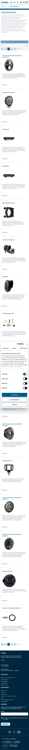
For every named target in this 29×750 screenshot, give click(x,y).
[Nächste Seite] (11, 49)
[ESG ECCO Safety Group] (7, 742)
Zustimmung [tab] (5, 348)
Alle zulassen (14, 394)
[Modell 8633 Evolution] (14, 102)
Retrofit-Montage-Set (8, 313)
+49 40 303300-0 (5, 666)
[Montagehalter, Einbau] (14, 212)
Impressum (4, 690)
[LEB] (17, 742)
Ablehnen (14, 404)
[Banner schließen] (26, 344)
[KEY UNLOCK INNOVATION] (5, 746)
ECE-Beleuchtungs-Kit (8, 240)
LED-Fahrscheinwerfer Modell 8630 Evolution (12, 424)
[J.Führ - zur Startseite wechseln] (4, 2)
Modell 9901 (5, 166)
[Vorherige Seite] (5, 49)
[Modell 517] (14, 286)
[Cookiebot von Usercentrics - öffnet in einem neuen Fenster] (17, 344)
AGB (2, 698)
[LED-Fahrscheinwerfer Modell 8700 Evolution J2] (14, 65)
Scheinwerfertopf (7, 571)
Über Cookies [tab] (23, 348)
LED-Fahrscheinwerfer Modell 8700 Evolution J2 (11, 56)
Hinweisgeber (4, 701)
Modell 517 (5, 276)
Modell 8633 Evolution (8, 92)
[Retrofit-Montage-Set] (14, 323)
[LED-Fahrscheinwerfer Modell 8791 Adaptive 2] (14, 507)
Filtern (4, 42)
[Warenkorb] (21, 2)
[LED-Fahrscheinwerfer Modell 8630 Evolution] (14, 433)
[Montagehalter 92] (14, 470)
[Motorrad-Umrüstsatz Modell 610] (14, 617)
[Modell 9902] (14, 138)
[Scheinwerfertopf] (14, 580)
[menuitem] (24, 2)
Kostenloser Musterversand (8, 677)
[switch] (25, 379)
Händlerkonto (4, 685)
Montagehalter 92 (7, 460)
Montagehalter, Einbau (8, 203)
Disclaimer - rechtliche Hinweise (9, 696)
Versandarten (4, 683)
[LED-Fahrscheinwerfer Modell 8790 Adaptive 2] (14, 544)
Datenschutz (4, 694)
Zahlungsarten (4, 681)
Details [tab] (14, 348)
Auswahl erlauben (14, 399)
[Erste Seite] (2, 49)
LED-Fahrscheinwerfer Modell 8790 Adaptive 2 (11, 535)
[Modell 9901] (14, 175)
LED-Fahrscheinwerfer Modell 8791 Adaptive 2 (11, 498)
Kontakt (3, 692)
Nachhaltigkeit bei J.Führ (7, 699)
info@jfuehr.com (5, 661)
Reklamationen (4, 679)
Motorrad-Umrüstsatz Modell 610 (11, 608)
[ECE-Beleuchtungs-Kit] (14, 249)
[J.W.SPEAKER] (9, 739)
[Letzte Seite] (15, 49)
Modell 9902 (5, 129)
